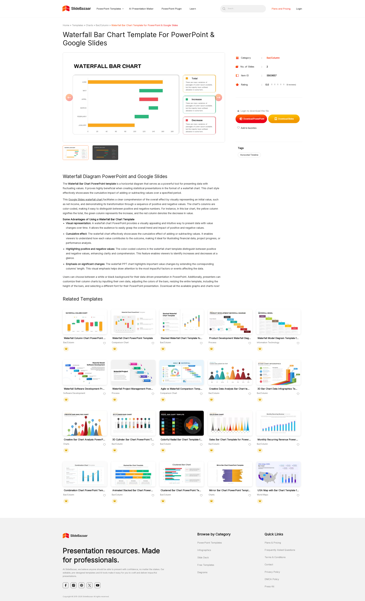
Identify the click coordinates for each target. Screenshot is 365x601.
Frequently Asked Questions (280, 550)
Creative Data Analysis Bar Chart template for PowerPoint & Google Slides (230, 388)
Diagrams (202, 572)
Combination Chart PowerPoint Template (85, 490)
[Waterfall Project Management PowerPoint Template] (133, 372)
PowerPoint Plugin (172, 8)
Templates (77, 25)
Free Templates (205, 564)
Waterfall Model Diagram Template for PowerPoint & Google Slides (278, 338)
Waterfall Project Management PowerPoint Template (133, 388)
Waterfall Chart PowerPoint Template (132, 338)
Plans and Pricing (281, 8)
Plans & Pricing (273, 542)
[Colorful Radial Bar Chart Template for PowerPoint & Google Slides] (182, 423)
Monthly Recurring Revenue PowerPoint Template (278, 439)
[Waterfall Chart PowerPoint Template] (133, 321)
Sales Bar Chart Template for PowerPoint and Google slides (230, 439)
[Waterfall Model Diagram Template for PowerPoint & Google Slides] (278, 321)
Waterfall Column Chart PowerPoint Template (85, 338)
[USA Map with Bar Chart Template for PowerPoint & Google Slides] (278, 473)
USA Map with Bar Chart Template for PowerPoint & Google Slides (278, 490)
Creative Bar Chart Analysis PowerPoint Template (85, 439)
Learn (193, 8)
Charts (89, 25)
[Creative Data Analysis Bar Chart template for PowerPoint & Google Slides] (230, 372)
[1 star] (272, 84)
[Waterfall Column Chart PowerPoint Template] (85, 321)
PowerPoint (254, 119)
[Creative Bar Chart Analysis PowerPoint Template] (85, 423)
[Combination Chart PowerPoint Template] (85, 473)
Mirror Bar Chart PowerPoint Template (230, 490)
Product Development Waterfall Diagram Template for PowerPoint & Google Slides (230, 338)
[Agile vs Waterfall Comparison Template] (182, 372)
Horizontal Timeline (249, 155)
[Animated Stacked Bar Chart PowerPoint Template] (133, 473)
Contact (269, 564)
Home (66, 25)
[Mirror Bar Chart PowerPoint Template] (230, 473)
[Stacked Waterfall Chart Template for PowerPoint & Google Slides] (182, 321)
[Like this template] (104, 343)
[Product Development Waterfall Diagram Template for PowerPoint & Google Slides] (230, 321)
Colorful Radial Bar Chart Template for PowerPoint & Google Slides (181, 439)
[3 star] (278, 84)
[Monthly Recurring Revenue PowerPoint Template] (278, 423)
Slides (286, 119)
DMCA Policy (272, 579)
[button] (103, 97)
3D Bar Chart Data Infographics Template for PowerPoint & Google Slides (278, 388)
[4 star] (281, 84)
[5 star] (284, 84)
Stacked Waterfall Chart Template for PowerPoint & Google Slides (181, 338)
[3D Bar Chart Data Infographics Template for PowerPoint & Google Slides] (278, 372)
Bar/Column (102, 25)
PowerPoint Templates (109, 8)
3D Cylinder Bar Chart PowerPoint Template (133, 439)
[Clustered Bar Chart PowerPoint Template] (182, 473)
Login (299, 8)
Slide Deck (203, 557)
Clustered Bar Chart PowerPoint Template (181, 490)
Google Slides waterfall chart (85, 199)
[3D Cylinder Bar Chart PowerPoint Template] (133, 423)
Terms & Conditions (275, 557)
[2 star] (275, 84)
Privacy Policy (272, 571)
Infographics (204, 550)
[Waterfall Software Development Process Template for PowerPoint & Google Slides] (85, 372)
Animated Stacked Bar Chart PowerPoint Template (133, 490)
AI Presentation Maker (141, 8)
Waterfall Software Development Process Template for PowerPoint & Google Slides (85, 388)
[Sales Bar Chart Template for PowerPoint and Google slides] (230, 423)
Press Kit (269, 586)
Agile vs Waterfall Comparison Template (181, 388)
